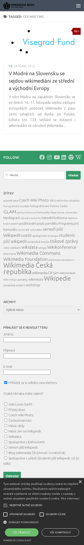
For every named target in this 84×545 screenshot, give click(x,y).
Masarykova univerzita (63, 212)
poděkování (27, 223)
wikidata (30, 247)
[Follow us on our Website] (70, 157)
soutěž (26, 235)
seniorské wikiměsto (30, 229)
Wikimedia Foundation (25, 259)
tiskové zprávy (64, 241)
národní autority (31, 218)
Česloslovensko (20, 420)
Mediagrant (11, 218)
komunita (43, 212)
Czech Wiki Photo (34, 200)
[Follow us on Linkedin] (63, 157)
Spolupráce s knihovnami (27, 442)
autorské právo (11, 200)
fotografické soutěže (16, 206)
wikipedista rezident (14, 285)
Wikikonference (61, 247)
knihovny (30, 212)
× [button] (80, 482)
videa (6, 247)
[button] (42, 522)
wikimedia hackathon (61, 259)
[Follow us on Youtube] (56, 157)
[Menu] (78, 5)
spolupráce (39, 235)
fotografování (39, 206)
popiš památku (47, 223)
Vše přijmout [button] (22, 532)
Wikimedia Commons (38, 253)
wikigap (42, 247)
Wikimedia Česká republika (28, 268)
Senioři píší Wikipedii (23, 447)
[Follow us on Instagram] (49, 157)
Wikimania (9, 253)
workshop (33, 285)
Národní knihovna (54, 218)
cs (11, 66)
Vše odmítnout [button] (60, 532)
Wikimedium (67, 273)
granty (20, 212)
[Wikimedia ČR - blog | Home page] (24, 5)
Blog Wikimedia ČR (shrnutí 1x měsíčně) (37, 453)
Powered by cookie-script (17, 540)
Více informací (70, 498)
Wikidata (15, 437)
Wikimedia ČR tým (45, 273)
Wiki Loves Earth (20, 404)
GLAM (9, 211)
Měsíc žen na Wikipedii (25, 431)
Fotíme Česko (59, 206)
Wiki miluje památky (15, 279)
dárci (53, 200)
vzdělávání (15, 247)
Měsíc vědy (16, 426)
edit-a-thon (63, 200)
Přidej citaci (17, 410)
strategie (52, 235)
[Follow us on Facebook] (42, 157)
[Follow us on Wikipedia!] (78, 157)
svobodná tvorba (38, 241)
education (74, 200)
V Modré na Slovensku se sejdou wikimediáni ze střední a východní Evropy (41, 81)
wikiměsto (36, 279)
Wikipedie (57, 278)
